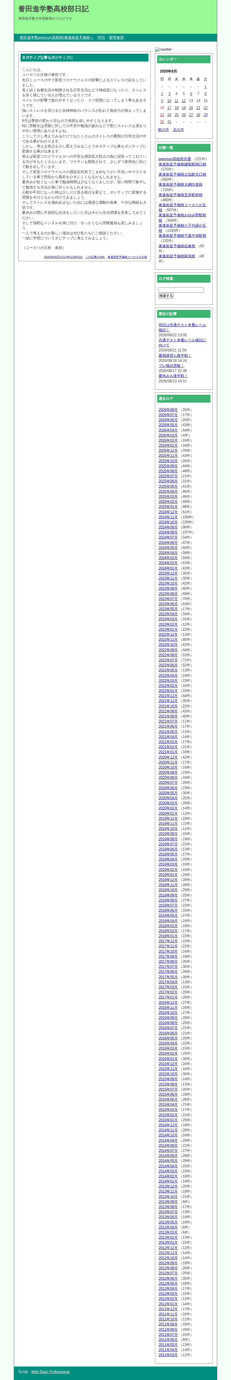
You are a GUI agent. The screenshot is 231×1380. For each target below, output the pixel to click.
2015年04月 (168, 1104)
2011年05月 (168, 1345)
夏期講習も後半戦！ (175, 355)
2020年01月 (168, 813)
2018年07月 (168, 905)
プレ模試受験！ (171, 366)
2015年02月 (168, 1115)
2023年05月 (168, 609)
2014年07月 (168, 1151)
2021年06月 (168, 726)
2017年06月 (168, 972)
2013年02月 (168, 1237)
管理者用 (116, 37)
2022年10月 (168, 645)
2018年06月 (168, 910)
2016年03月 (168, 1048)
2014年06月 (168, 1156)
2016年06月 (168, 1033)
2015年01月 (168, 1120)
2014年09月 (168, 1140)
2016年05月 (168, 1038)
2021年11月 (168, 701)
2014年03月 (168, 1171)
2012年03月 (168, 1294)
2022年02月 (168, 686)
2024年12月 (168, 512)
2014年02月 (168, 1176)
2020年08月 (168, 777)
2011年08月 (168, 1329)
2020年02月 (168, 808)
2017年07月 (168, 966)
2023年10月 (168, 583)
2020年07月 (168, 782)
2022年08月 (168, 655)
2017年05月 (168, 977)
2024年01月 (168, 568)
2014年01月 (168, 1181)
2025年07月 (168, 476)
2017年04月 (168, 982)
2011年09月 (168, 1324)
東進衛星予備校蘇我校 (177, 256)
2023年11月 (168, 578)
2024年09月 (168, 527)
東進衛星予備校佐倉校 (177, 246)
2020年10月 (168, 767)
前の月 (163, 130)
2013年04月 (168, 1227)
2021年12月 (168, 696)
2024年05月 (168, 548)
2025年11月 (168, 455)
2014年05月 (168, 1161)
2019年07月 (168, 844)
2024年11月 (168, 517)
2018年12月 (168, 880)
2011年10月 (168, 1319)
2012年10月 (168, 1258)
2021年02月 (168, 747)
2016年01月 (168, 1059)
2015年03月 (168, 1109)
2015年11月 (168, 1069)
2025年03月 (168, 496)
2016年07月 (168, 1028)
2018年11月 (168, 885)
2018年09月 (168, 895)
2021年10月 (168, 706)
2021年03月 (168, 742)
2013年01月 (168, 1242)
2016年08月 (168, 1023)
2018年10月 (168, 890)
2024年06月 (168, 543)
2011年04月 (168, 1350)
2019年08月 (168, 839)
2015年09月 (168, 1079)
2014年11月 (168, 1130)
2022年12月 (168, 634)
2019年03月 (168, 864)
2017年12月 (168, 941)
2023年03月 (168, 619)
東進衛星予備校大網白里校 (181, 184)
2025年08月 (168, 471)
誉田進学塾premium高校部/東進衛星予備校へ (57, 37)
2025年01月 (168, 507)
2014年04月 (168, 1166)
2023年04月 (168, 614)
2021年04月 (168, 737)
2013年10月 (168, 1197)
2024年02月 (168, 563)
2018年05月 (168, 915)
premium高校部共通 (175, 159)
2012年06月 (168, 1278)
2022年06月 (168, 665)
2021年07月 (168, 721)
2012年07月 (168, 1273)
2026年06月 (168, 420)
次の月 (178, 130)
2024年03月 (168, 558)
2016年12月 (168, 1002)
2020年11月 (168, 762)
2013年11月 (168, 1191)
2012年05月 (168, 1283)
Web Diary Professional (50, 1372)
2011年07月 (168, 1335)
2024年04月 (168, 553)
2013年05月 (168, 1222)
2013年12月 (168, 1186)
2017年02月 (168, 992)
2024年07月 (168, 537)
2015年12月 (168, 1064)
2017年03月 (168, 987)
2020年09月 (168, 772)
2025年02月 (168, 502)
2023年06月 (168, 604)
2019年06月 (168, 849)
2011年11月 (168, 1314)
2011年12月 (168, 1309)
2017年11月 (168, 946)
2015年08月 (168, 1084)
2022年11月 (168, 639)
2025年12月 (168, 450)
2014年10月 (168, 1135)
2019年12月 (168, 818)
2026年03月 (168, 435)
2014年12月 (168, 1125)
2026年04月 (168, 430)
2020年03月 (168, 803)
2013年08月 (168, 1207)
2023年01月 (168, 629)
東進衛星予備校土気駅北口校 (182, 174)
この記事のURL (95, 256)
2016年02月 (168, 1053)
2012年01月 (168, 1304)
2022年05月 (168, 670)
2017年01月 (168, 997)
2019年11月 (168, 823)
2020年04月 (168, 798)
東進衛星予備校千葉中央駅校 (182, 235)
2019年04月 (168, 859)
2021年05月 (168, 732)
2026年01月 (168, 445)
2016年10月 (168, 1013)
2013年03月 (168, 1232)
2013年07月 (168, 1212)
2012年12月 (168, 1248)
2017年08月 (168, 961)
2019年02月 (168, 870)
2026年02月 (168, 440)
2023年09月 (168, 588)
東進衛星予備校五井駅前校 (181, 195)
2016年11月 (168, 1008)
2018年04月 (168, 921)
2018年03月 (168, 926)
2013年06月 (168, 1217)
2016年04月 (168, 1043)
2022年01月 (168, 691)
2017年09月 (168, 956)
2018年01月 (168, 936)
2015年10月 (168, 1074)
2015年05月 (168, 1099)
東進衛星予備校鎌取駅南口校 (182, 164)
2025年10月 (168, 461)
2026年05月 (168, 425)
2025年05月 (168, 486)
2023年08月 (168, 594)
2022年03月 (168, 680)
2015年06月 (168, 1094)
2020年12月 (168, 757)
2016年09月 (168, 1018)
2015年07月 (168, 1089)
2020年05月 (168, 793)
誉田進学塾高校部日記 (53, 9)
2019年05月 (168, 854)
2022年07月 (168, 660)
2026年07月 (168, 415)
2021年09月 (168, 711)
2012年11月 (168, 1253)
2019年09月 (168, 834)
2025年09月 (168, 466)
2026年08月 (168, 410)
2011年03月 (168, 1355)
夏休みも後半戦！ (173, 376)
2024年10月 (168, 522)
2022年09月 (168, 650)
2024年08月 (168, 532)
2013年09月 (168, 1202)
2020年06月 (168, 788)
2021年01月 (168, 752)
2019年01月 (168, 875)
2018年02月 (168, 931)
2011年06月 (168, 1340)
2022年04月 (168, 675)
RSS (101, 37)
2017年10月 (168, 951)
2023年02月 (168, 624)
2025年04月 (168, 491)
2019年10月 (168, 829)
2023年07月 (168, 599)
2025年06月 (168, 481)
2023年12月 (168, 573)
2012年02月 (168, 1299)
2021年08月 (168, 716)
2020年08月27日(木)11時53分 (63, 256)
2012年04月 (168, 1288)
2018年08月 (168, 900)
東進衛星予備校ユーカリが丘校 (127, 256)
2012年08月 (168, 1268)
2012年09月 (168, 1263)
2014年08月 (168, 1145)
